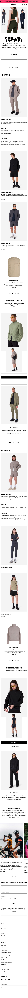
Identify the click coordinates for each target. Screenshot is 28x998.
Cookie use (14, 911)
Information (3, 942)
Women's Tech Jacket (14, 647)
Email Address (4, 886)
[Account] (24, 4)
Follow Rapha (4, 976)
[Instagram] (5, 979)
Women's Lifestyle (14, 58)
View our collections (14, 380)
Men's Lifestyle (14, 54)
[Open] (1, 4)
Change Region (4, 984)
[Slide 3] (15, 293)
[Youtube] (9, 979)
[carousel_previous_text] (10, 293)
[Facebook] (2, 979)
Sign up (14, 903)
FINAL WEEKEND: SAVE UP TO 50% (12, 1)
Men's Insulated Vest (14, 280)
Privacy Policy (18, 909)
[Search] (22, 4)
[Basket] (26, 4)
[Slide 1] (12, 293)
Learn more (2, 871)
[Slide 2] (12, 876)
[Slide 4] (15, 876)
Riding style (3, 896)
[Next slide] (18, 293)
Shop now (3, 199)
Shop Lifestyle (14, 377)
